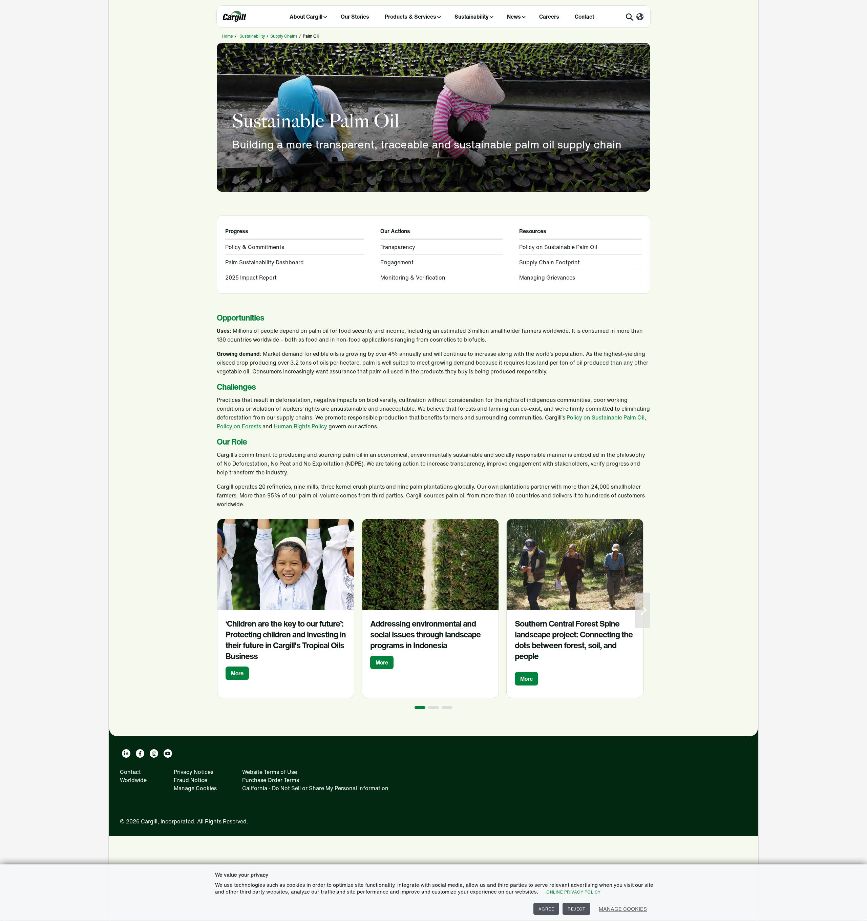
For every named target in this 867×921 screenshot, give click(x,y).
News (514, 17)
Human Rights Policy (300, 426)
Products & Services (410, 17)
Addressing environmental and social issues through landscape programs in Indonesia (425, 634)
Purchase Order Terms (270, 780)
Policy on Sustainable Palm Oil (605, 417)
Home (227, 36)
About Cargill (306, 17)
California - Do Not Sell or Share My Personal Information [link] (315, 788)
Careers (549, 17)
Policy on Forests (239, 426)
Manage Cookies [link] (195, 788)
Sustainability (471, 17)
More (237, 673)
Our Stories (355, 17)
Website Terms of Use (269, 772)
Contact (584, 17)
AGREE (546, 909)
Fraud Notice (190, 780)
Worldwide (133, 780)
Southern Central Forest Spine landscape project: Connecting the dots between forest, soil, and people (574, 639)
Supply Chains (283, 36)
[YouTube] (168, 753)
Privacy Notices (193, 772)
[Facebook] (140, 753)
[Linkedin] (126, 753)
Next (643, 610)
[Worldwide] (639, 17)
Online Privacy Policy (573, 892)
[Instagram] (154, 753)
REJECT (576, 909)
